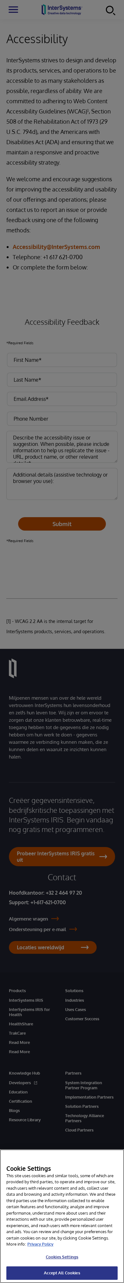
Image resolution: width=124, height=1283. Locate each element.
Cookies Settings (62, 1256)
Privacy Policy (40, 1244)
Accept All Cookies (62, 1272)
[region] (62, 1216)
